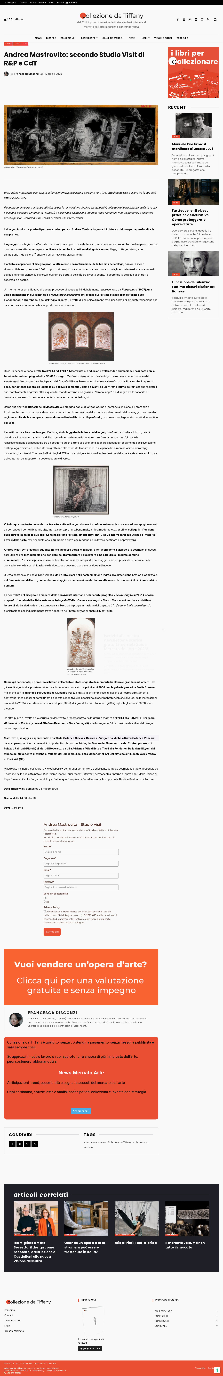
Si (69, 723)
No (69, 729)
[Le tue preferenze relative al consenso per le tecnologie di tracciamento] (217, 1370)
